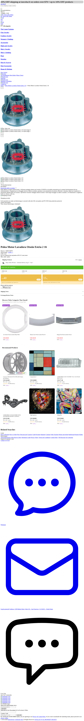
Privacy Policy (34, 437)
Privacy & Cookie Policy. (39, 716)
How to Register (5, 434)
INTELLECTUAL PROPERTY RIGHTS (45, 719)
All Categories (69, 437)
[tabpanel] (42, 224)
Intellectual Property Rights (76, 434)
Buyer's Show (17, 437)
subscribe (3, 708)
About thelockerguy (6, 437)
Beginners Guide (26, 437)
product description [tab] (6, 202)
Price (18, 434)
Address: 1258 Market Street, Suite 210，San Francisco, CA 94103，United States (31, 609)
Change (80, 259)
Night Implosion (33, 415)
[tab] (42, 204)
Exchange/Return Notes (7, 295)
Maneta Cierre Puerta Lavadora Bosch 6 (38, 334)
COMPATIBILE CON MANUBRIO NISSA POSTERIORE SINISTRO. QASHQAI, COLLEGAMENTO (12, 416)
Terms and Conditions (44, 437)
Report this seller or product (8, 188)
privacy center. (4, 718)
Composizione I (33, 376)
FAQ (8, 440)
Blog (12, 437)
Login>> (7, 339)
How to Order (13, 434)
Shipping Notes (5, 291)
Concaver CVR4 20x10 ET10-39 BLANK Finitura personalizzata (13, 377)
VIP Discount (61, 437)
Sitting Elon (59, 415)
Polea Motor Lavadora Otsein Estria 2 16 (15, 85)
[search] (1, 9)
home (2, 85)
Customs (48, 434)
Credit (34, 434)
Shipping (43, 434)
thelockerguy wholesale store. (15, 719)
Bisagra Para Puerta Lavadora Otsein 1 (64, 334)
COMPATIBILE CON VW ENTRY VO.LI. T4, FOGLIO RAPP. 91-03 (68, 377)
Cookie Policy (54, 437)
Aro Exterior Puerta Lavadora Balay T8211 (11, 334)
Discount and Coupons (26, 434)
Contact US (4, 440)
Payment (38, 434)
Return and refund (63, 434)
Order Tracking (54, 434)
